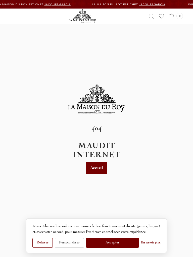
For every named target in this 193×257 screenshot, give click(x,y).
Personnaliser (69, 242)
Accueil (96, 168)
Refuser (43, 242)
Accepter (112, 242)
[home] (82, 16)
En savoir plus (151, 242)
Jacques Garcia (55, 4)
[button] (13, 16)
